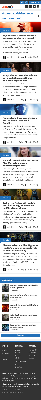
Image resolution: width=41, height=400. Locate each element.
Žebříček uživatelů (32, 356)
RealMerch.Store (35, 2)
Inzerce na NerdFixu (19, 366)
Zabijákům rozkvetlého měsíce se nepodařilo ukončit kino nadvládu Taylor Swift (20, 78)
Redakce (5, 350)
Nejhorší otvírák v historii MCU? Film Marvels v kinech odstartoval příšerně (20, 163)
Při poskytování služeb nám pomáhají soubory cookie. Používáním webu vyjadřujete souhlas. (20, 385)
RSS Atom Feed (5, 354)
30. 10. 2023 (32, 269)
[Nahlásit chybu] (22, 392)
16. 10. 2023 (32, 57)
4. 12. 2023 (32, 142)
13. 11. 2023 (32, 184)
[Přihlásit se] (38, 6)
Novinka (6, 30)
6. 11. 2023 (32, 227)
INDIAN (4, 359)
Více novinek (20, 335)
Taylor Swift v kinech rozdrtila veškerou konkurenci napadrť (19, 37)
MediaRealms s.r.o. (8, 390)
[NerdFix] (7, 6)
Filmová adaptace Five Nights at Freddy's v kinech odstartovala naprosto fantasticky (20, 248)
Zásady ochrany (18, 351)
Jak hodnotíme (20, 361)
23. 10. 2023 (32, 99)
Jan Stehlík (10, 57)
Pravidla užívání (18, 356)
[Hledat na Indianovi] (26, 6)
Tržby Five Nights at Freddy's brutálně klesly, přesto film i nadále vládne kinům (19, 205)
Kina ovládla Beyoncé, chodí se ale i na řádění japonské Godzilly (20, 120)
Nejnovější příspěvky (32, 351)
